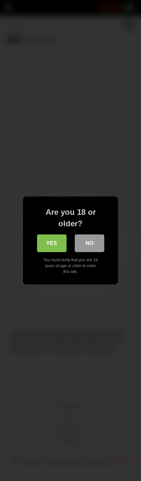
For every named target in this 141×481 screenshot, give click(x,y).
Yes (51, 243)
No (89, 243)
